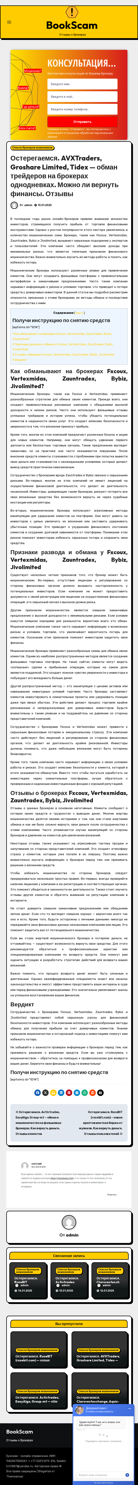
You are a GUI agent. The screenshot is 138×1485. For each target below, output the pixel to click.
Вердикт (19, 359)
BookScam (72, 24)
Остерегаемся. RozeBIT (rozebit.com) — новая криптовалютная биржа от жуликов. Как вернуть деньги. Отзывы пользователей (100, 1123)
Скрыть (79, 313)
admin (28, 205)
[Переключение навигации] (9, 22)
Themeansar (14, 1476)
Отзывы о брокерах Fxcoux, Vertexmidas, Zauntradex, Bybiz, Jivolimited (63, 354)
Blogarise (44, 1471)
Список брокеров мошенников (32, 147)
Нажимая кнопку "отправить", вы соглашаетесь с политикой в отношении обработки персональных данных (80, 132)
